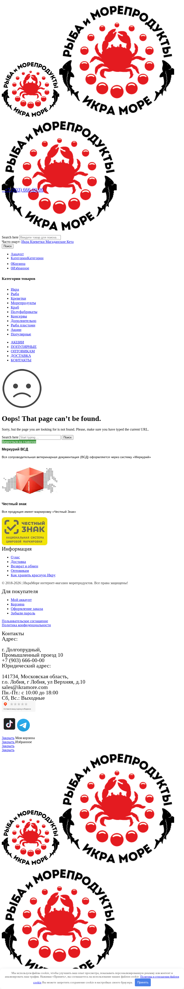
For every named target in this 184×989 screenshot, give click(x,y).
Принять (143, 982)
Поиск (8, 246)
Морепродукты (23, 303)
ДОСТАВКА (21, 356)
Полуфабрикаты (24, 312)
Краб (15, 307)
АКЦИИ (17, 342)
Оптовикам (20, 571)
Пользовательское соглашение (25, 621)
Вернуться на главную (19, 442)
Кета (70, 242)
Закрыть (8, 738)
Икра (25, 242)
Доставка (18, 562)
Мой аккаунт (21, 600)
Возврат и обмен (24, 566)
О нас (15, 557)
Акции (16, 330)
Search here (10, 237)
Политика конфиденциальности (26, 625)
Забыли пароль (23, 613)
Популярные (21, 334)
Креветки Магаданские (48, 242)
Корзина (17, 604)
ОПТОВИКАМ (23, 351)
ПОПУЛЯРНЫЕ (24, 347)
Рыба (15, 294)
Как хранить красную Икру (33, 575)
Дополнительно (23, 321)
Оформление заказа (27, 609)
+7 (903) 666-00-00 (23, 189)
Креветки (18, 298)
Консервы (19, 316)
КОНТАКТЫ (21, 360)
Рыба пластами (23, 325)
